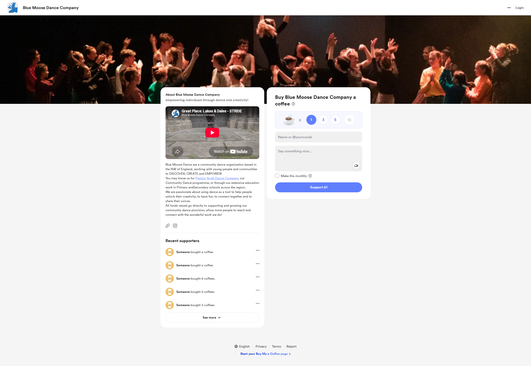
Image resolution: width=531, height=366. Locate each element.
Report (291, 346)
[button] (509, 7)
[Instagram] (175, 226)
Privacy (261, 346)
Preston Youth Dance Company (216, 178)
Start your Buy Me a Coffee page (264, 354)
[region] (318, 143)
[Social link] (168, 226)
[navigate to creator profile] (12, 7)
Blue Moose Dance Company (51, 7)
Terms (276, 346)
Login (520, 8)
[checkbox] (291, 175)
